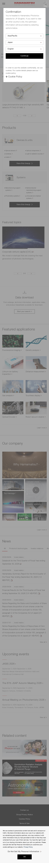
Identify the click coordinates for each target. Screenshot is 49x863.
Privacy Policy (28, 847)
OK (24, 857)
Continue (24, 56)
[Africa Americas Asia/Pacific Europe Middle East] (24, 36)
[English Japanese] (24, 49)
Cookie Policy (15, 77)
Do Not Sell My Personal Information (23, 852)
